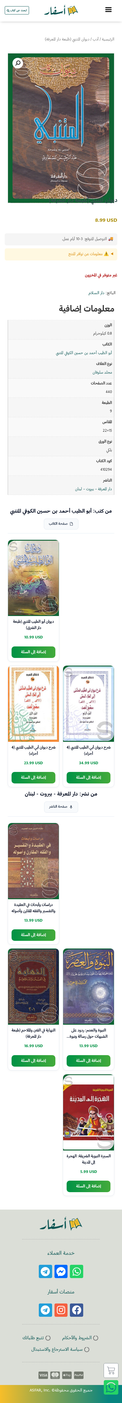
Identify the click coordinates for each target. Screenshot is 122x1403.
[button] (17, 63)
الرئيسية (108, 40)
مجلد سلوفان (102, 373)
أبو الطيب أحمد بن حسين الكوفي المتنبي (84, 353)
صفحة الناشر (58, 807)
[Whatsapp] (76, 1271)
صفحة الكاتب (58, 524)
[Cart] (111, 1370)
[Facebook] (76, 1310)
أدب (96, 40)
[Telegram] (45, 1271)
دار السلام (96, 293)
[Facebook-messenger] (61, 1271)
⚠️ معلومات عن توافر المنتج (88, 254)
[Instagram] (61, 1310)
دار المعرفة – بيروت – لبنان (93, 489)
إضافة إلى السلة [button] (33, 652)
